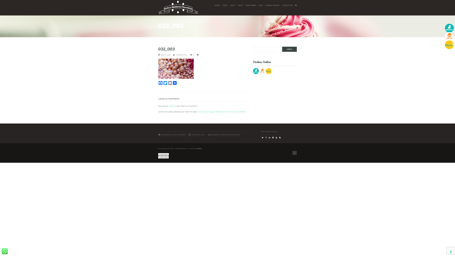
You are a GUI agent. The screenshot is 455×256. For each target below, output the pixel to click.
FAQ (260, 5)
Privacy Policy (163, 154)
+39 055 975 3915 (198, 135)
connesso (172, 106)
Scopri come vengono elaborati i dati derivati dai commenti (222, 111)
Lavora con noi (272, 5)
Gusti (232, 5)
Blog (240, 5)
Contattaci (287, 5)
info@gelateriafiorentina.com (225, 135)
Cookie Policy (163, 157)
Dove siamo (251, 5)
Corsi (225, 5)
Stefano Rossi (181, 55)
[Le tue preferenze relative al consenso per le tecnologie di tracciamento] (451, 252)
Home (217, 5)
